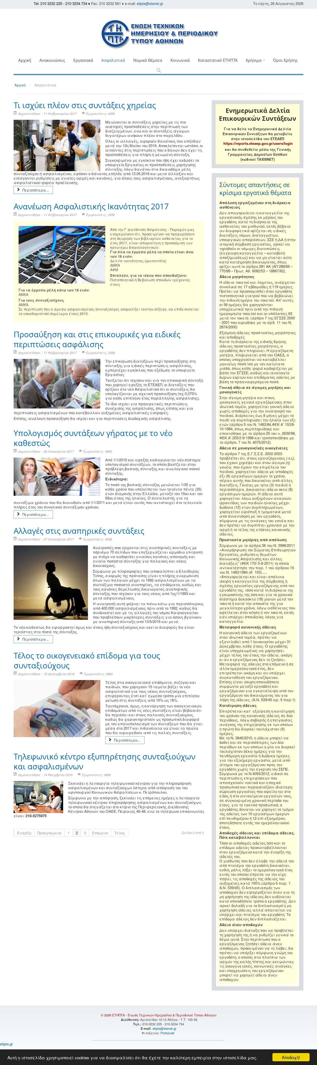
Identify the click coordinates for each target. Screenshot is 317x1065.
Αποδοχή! (291, 1057)
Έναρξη (24, 832)
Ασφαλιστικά (113, 60)
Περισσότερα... (35, 190)
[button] (159, 71)
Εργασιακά (83, 60)
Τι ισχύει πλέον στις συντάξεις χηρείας (85, 105)
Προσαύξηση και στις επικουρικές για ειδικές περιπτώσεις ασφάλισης (97, 339)
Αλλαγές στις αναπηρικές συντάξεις (79, 530)
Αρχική (24, 60)
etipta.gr (6, 1043)
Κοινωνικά (180, 60)
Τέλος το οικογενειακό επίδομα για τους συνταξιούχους (87, 660)
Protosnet (167, 1033)
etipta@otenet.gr (150, 3)
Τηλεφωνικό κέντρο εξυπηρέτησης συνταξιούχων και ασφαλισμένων (104, 761)
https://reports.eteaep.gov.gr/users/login (258, 143)
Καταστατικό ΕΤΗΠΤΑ (218, 60)
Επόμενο (100, 832)
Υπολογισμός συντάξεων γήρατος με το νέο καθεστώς (93, 438)
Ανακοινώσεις (52, 60)
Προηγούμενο (49, 832)
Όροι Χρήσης (285, 60)
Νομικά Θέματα (147, 60)
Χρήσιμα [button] (254, 60)
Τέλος (119, 832)
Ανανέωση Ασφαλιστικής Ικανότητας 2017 (91, 206)
